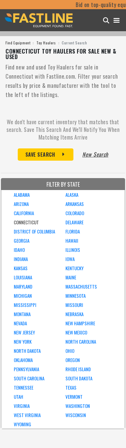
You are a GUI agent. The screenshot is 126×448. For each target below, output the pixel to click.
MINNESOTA (75, 295)
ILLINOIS (72, 249)
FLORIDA (72, 231)
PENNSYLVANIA (26, 369)
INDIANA (21, 259)
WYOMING (22, 424)
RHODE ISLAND (78, 369)
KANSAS (21, 268)
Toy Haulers (46, 42)
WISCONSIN (75, 415)
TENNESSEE (23, 387)
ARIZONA (21, 203)
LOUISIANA (23, 277)
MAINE (70, 277)
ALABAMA (22, 194)
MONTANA (22, 314)
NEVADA (20, 323)
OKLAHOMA (23, 360)
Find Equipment (18, 42)
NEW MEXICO (76, 332)
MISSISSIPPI (25, 304)
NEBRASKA (74, 314)
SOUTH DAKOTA (78, 378)
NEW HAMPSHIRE (80, 323)
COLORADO (74, 213)
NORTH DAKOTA (27, 350)
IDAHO (19, 249)
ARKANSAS (74, 203)
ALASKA (71, 194)
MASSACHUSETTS (81, 286)
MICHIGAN (23, 295)
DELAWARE (74, 222)
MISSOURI (74, 304)
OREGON (72, 360)
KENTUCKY (74, 268)
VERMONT (74, 396)
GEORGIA (21, 240)
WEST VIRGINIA (27, 415)
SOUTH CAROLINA (29, 378)
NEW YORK (22, 341)
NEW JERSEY (24, 332)
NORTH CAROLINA (80, 341)
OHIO (69, 350)
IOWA (70, 259)
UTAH (18, 396)
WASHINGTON (77, 405)
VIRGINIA (22, 405)
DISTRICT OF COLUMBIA (34, 231)
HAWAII (71, 240)
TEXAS (70, 387)
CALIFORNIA (24, 213)
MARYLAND (23, 286)
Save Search (40, 154)
